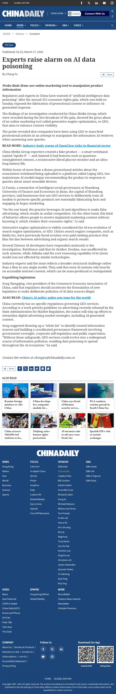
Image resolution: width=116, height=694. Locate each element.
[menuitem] (57, 13)
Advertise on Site (10, 652)
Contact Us (27, 652)
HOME (8, 25)
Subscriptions (9, 656)
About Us (6, 647)
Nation (20, 34)
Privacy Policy (9, 666)
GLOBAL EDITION (21, 3)
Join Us (23, 656)
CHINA (5, 3)
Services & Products (24, 647)
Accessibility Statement (14, 661)
